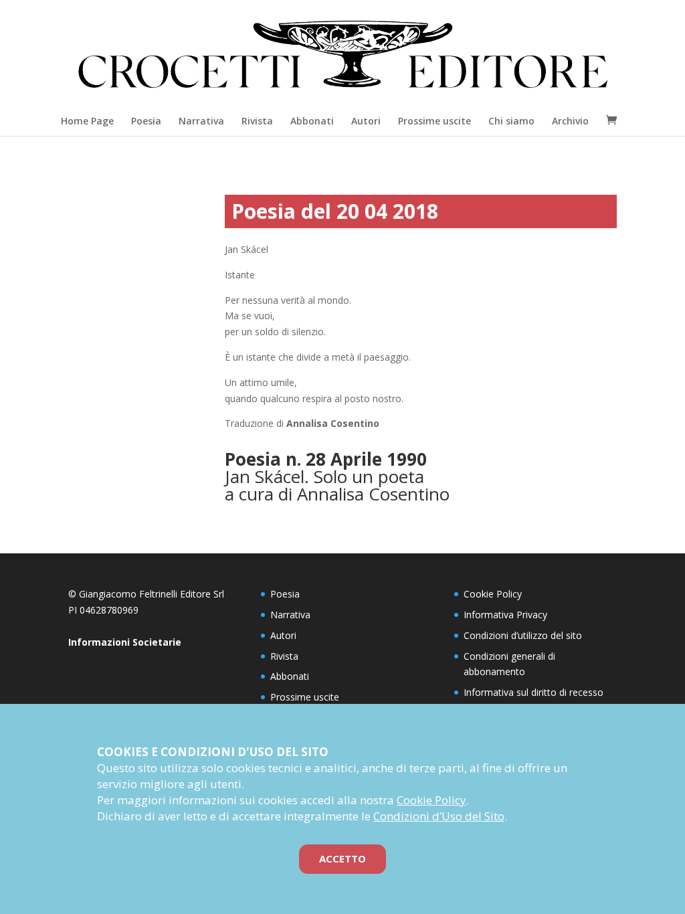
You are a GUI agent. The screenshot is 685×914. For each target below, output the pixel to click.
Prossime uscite (434, 120)
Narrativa (201, 120)
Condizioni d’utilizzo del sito (523, 635)
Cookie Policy (493, 593)
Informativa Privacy (505, 614)
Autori (366, 120)
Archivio (570, 120)
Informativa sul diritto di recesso (533, 692)
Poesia (146, 120)
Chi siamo (511, 120)
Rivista (257, 120)
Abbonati (312, 120)
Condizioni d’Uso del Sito (438, 816)
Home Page (87, 120)
